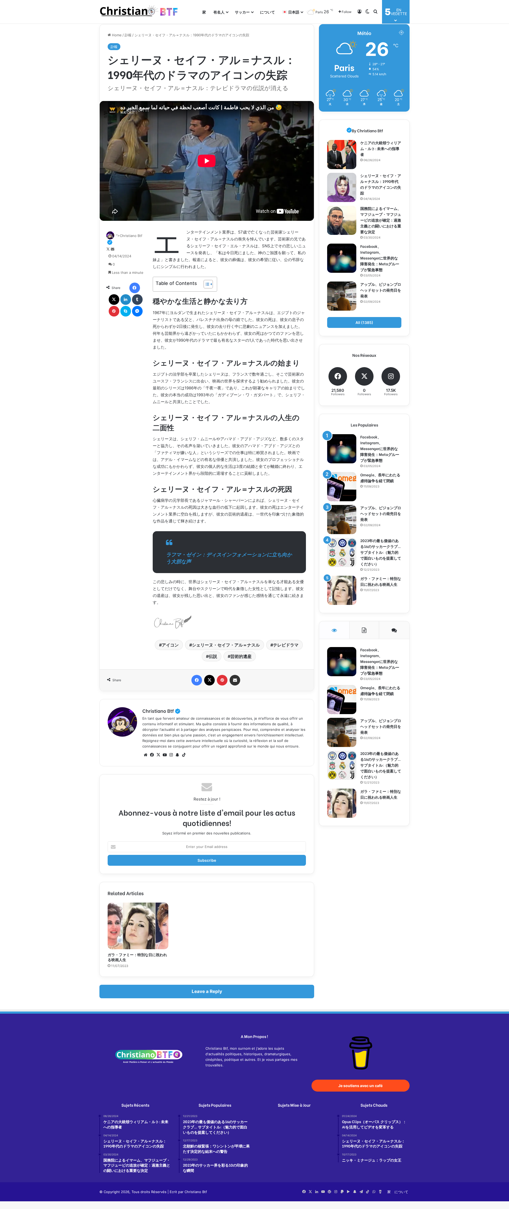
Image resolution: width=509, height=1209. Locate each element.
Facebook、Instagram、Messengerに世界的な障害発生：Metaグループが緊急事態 (379, 257)
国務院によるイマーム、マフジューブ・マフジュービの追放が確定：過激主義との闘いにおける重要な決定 (380, 219)
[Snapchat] (177, 755)
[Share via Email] (235, 680)
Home (116, 35)
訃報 (128, 35)
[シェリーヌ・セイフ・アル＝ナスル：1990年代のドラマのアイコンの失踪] (341, 187)
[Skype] (125, 311)
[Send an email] (112, 249)
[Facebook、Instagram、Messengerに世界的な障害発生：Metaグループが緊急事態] (341, 258)
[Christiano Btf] (139, 11)
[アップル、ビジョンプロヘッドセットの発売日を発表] (341, 296)
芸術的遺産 (241, 656)
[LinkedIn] (125, 299)
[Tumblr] (137, 299)
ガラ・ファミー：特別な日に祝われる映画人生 (137, 957)
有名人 (219, 12)
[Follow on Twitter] (108, 249)
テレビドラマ (286, 645)
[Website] (145, 755)
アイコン (170, 645)
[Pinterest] (114, 311)
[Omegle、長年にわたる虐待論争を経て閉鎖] (341, 486)
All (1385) (364, 322)
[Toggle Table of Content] (206, 284)
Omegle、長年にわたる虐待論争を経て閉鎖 (380, 477)
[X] (114, 299)
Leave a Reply (207, 991)
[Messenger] (137, 311)
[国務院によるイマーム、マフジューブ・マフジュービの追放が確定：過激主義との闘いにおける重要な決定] (341, 220)
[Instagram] (171, 755)
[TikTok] (184, 755)
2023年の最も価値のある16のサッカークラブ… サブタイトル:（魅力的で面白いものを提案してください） (380, 552)
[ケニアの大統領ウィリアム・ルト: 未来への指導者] (341, 154)
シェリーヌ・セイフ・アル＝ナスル (226, 645)
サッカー (242, 12)
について (267, 12)
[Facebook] (134, 288)
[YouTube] (164, 755)
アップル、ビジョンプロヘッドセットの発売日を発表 (380, 289)
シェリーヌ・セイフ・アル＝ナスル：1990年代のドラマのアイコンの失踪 (380, 184)
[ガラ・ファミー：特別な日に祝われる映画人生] (138, 926)
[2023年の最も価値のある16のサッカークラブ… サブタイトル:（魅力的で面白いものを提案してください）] (341, 552)
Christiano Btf (161, 710)
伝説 (213, 656)
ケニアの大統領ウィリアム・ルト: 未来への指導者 (380, 148)
